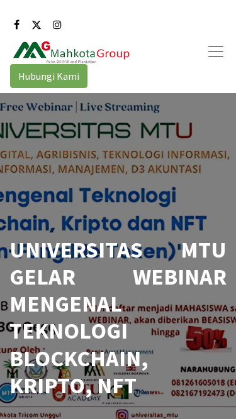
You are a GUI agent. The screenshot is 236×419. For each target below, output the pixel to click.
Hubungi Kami (48, 76)
